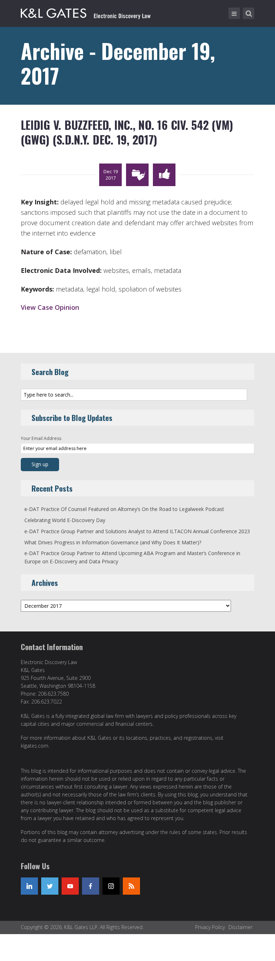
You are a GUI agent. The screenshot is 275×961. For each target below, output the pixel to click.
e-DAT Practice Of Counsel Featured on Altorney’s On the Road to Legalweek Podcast (124, 509)
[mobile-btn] (234, 13)
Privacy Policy (210, 927)
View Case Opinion (50, 307)
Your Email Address (41, 438)
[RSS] (131, 886)
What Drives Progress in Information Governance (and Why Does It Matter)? (112, 542)
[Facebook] (90, 886)
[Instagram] (111, 886)
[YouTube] (70, 886)
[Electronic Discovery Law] (86, 11)
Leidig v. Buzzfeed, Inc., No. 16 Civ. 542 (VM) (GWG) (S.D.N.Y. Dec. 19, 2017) (127, 132)
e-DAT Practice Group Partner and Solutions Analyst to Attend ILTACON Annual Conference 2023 (137, 531)
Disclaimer (240, 927)
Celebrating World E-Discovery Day (64, 520)
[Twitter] (49, 886)
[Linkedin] (29, 886)
